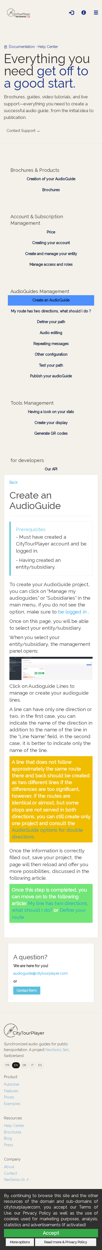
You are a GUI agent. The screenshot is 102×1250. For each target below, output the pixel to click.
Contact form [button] (27, 990)
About (9, 1167)
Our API (51, 469)
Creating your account (51, 243)
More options (20, 1242)
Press (8, 1145)
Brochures (51, 190)
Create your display (51, 423)
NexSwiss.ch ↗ (16, 1180)
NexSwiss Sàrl (57, 1050)
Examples (12, 1104)
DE (24, 1065)
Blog (8, 1138)
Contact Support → (23, 130)
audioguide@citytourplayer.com (40, 973)
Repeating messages (51, 344)
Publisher (12, 1084)
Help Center (14, 1126)
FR (7, 1065)
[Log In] (71, 13)
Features (11, 1091)
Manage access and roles (51, 264)
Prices (9, 1097)
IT (32, 1065)
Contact (10, 1173)
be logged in (73, 612)
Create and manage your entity (51, 254)
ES (40, 1065)
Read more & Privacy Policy (65, 1242)
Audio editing (51, 333)
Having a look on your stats (51, 412)
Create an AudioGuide (51, 300)
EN (16, 1065)
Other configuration (51, 354)
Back (13, 482)
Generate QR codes (51, 433)
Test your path (51, 365)
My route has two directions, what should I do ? (51, 311)
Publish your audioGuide (51, 376)
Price (51, 232)
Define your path (51, 322)
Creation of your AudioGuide (51, 179)
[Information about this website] (83, 13)
